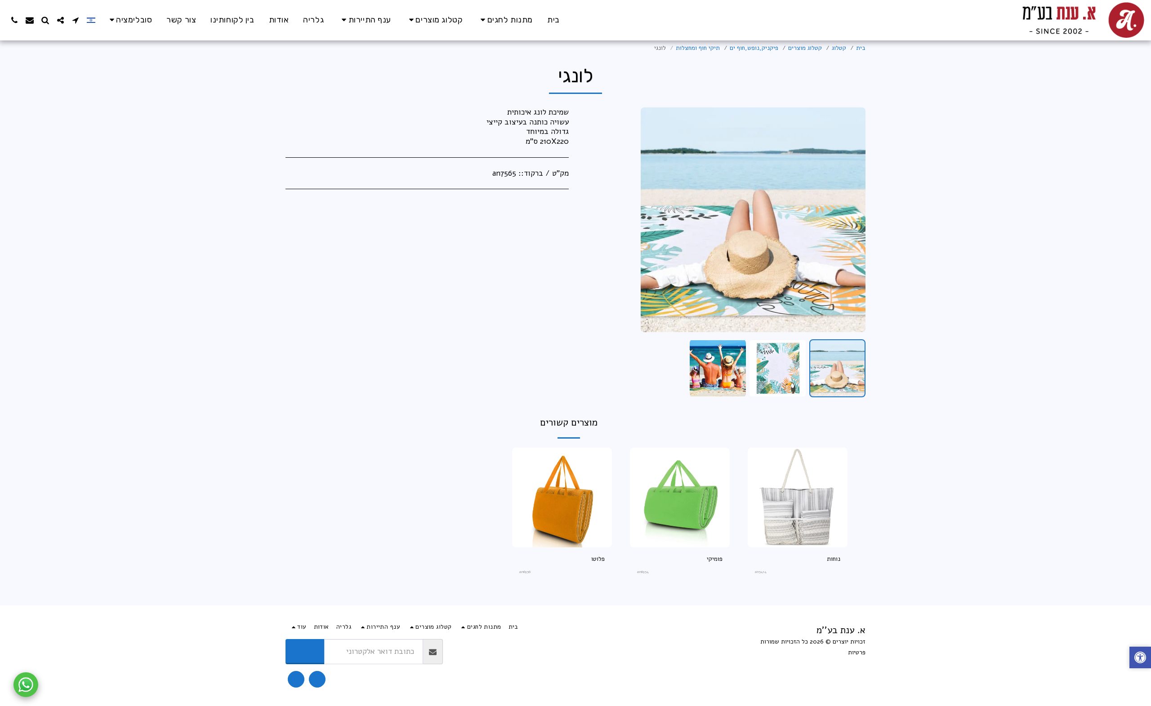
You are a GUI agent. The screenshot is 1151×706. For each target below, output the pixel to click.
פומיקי (715, 559)
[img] (798, 497)
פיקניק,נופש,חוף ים (754, 48)
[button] (129, 20)
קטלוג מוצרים (805, 48)
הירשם (305, 651)
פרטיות (856, 652)
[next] (655, 220)
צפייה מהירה (797, 544)
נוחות (833, 559)
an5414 (761, 571)
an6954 (643, 571)
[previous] (851, 220)
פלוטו (598, 559)
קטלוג (839, 48)
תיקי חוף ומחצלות (698, 48)
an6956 (525, 571)
